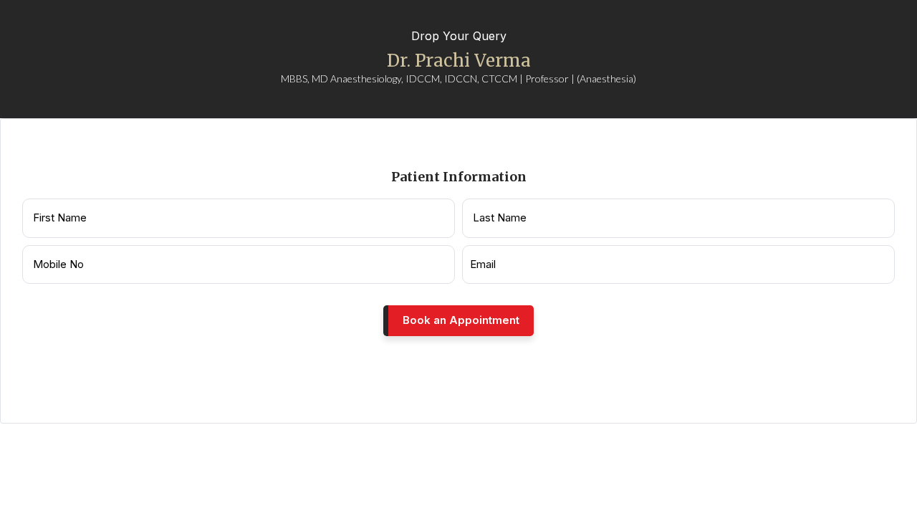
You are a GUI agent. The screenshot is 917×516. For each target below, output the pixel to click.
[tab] (451, 109)
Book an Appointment (461, 320)
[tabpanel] (458, 271)
